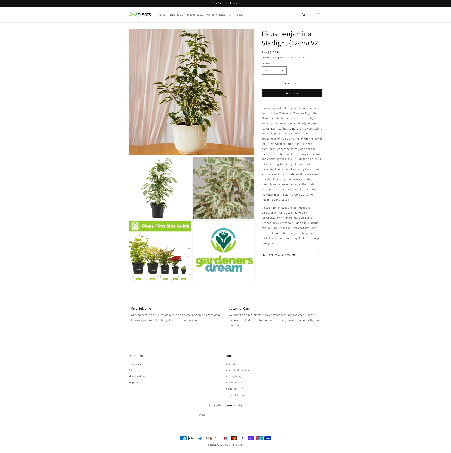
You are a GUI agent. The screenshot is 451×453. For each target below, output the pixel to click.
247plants (219, 445)
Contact (230, 363)
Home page (135, 363)
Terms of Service (235, 394)
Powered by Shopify (234, 445)
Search (132, 369)
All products (136, 382)
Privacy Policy (234, 376)
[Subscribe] (253, 415)
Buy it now (292, 93)
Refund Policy (234, 382)
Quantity (266, 63)
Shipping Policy (235, 388)
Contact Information (238, 369)
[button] (304, 15)
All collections (137, 376)
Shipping (279, 57)
